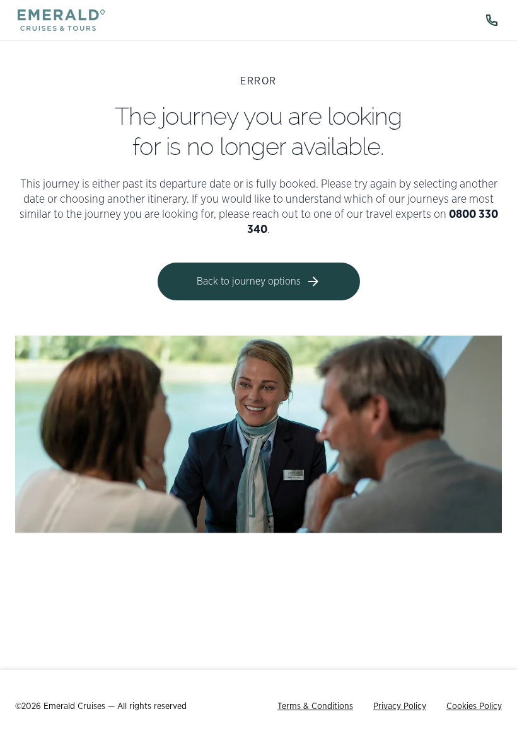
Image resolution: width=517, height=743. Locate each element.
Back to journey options (249, 281)
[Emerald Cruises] (61, 20)
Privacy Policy (399, 706)
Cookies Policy (474, 706)
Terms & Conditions (315, 706)
